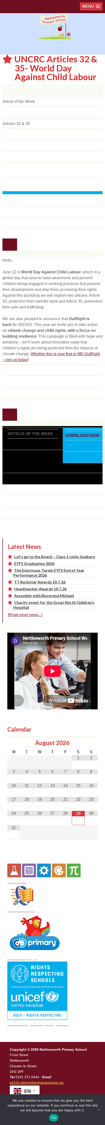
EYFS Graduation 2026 (34, 563)
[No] (98, 1109)
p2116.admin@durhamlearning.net (36, 1083)
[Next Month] (91, 743)
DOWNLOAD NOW (82, 435)
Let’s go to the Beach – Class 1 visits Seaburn (54, 556)
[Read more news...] (25, 615)
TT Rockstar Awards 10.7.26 (39, 582)
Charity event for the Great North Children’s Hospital (53, 605)
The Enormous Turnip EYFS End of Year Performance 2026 (48, 572)
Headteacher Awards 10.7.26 (40, 588)
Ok (54, 1118)
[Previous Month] (13, 743)
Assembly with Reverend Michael (44, 595)
